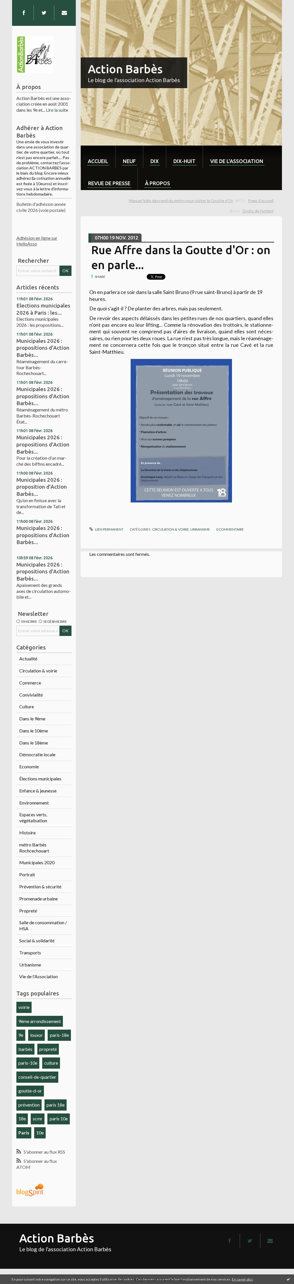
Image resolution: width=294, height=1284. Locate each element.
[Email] (64, 13)
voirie (24, 1007)
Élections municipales (40, 778)
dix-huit (184, 161)
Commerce (30, 682)
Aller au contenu (18, 5)
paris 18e (56, 1104)
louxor (36, 1035)
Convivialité (31, 694)
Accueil (98, 161)
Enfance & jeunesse (38, 790)
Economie (29, 766)
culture (51, 1063)
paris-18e (59, 1035)
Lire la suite (57, 110)
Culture (26, 706)
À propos (157, 183)
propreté (48, 1049)
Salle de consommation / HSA (43, 925)
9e (20, 1035)
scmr (37, 1118)
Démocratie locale (37, 754)
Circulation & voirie (38, 670)
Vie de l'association (236, 161)
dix (154, 161)
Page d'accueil (261, 200)
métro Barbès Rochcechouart (34, 847)
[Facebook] (24, 13)
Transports (30, 952)
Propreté (28, 910)
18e (22, 1118)
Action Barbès (125, 69)
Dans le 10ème (33, 730)
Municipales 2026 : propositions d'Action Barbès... (42, 348)
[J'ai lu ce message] (288, 1279)
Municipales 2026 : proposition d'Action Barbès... (41, 487)
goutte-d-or (30, 1090)
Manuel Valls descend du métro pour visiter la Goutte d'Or (181, 200)
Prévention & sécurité (40, 886)
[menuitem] (98, 157)
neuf (129, 161)
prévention (29, 1104)
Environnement (34, 802)
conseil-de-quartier (37, 1077)
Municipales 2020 (37, 862)
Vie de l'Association (38, 976)
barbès (25, 1049)
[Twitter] (44, 13)
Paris (23, 1132)
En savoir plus (242, 1279)
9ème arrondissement (39, 1021)
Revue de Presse (109, 183)
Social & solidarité (37, 940)
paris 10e (59, 1118)
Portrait (27, 874)
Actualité (28, 658)
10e (40, 1132)
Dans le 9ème (32, 718)
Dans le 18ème (33, 742)
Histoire (27, 832)
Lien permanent (108, 529)
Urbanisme (30, 964)
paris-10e (27, 1063)
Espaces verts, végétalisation (33, 817)
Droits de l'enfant (258, 210)
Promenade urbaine (38, 898)
